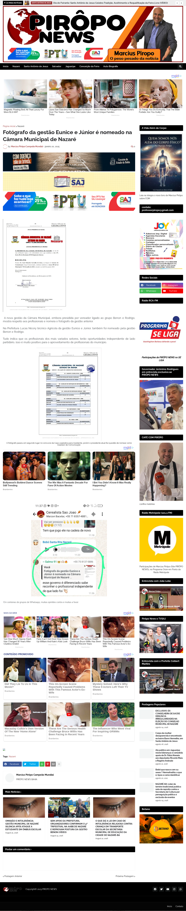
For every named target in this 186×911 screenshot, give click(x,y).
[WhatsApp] (42, 764)
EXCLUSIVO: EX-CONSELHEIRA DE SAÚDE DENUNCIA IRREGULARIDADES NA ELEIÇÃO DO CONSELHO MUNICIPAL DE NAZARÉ (167, 717)
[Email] (53, 764)
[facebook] (155, 889)
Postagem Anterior (13, 876)
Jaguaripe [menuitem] (70, 66)
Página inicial (9, 126)
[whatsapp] (180, 889)
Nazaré (20, 126)
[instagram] (174, 889)
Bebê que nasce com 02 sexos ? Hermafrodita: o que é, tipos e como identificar (168, 772)
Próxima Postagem (125, 876)
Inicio (169, 906)
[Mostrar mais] (59, 764)
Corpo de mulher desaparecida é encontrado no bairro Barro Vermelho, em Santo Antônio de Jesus (169, 737)
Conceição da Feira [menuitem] (89, 66)
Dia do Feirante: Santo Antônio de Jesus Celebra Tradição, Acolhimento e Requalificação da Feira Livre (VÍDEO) (110, 3)
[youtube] (167, 889)
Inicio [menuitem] (5, 66)
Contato (179, 906)
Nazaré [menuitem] (16, 66)
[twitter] (161, 889)
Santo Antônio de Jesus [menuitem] (36, 66)
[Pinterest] (47, 764)
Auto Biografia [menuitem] (110, 66)
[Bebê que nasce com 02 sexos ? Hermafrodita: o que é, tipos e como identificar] (147, 773)
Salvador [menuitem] (56, 66)
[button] (177, 3)
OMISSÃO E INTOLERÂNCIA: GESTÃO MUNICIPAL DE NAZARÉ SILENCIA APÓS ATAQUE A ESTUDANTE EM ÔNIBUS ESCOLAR (23, 825)
